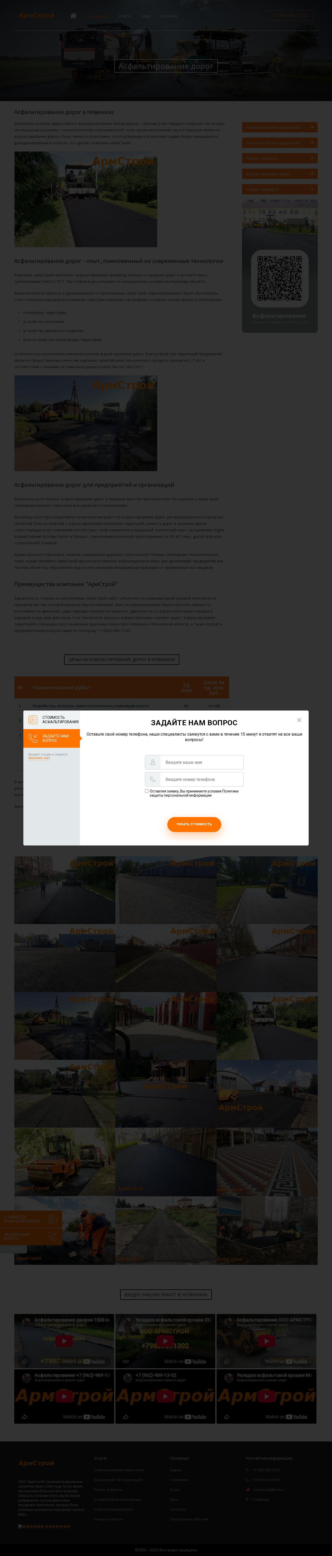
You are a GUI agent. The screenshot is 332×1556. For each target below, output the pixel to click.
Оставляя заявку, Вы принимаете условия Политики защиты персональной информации (194, 793)
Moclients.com (39, 758)
